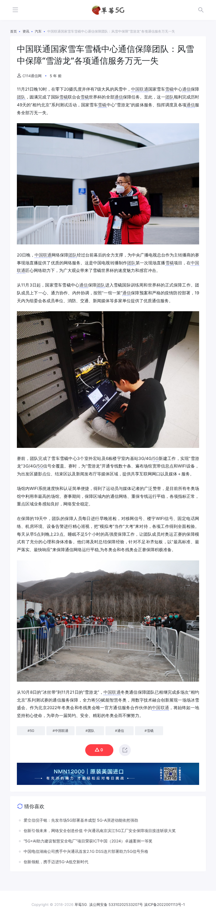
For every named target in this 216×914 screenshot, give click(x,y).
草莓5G (81, 904)
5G (156, 458)
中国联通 (139, 89)
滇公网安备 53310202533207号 (116, 904)
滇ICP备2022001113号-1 (164, 904)
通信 (186, 89)
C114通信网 (32, 76)
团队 (21, 97)
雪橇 (169, 89)
